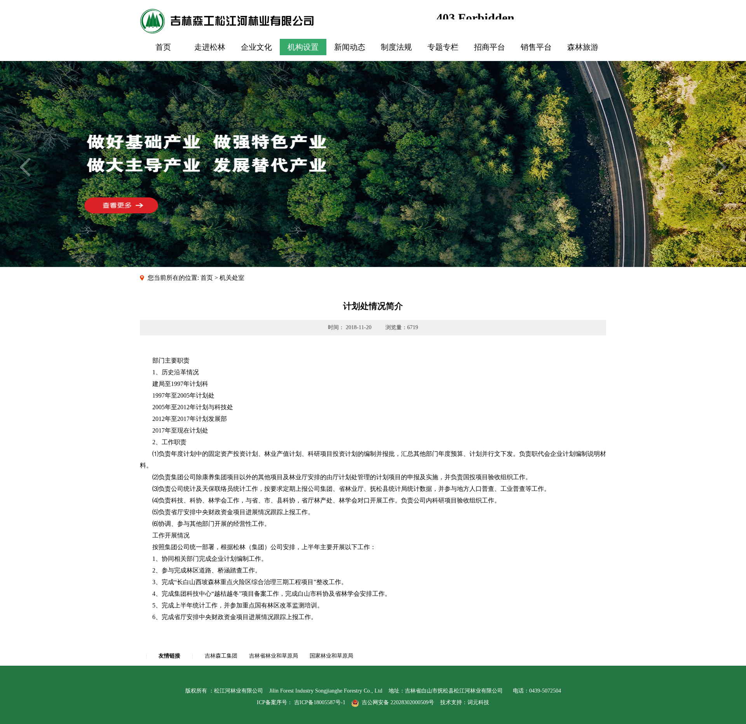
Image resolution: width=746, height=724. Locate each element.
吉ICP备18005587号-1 (319, 702)
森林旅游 (582, 47)
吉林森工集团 (221, 656)
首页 (163, 47)
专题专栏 (442, 47)
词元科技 (478, 702)
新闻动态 (349, 47)
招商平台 (489, 47)
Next (721, 167)
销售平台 (536, 47)
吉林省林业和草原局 (273, 656)
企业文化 (256, 47)
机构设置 (303, 47)
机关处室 (232, 277)
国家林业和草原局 (331, 656)
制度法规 (396, 47)
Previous (25, 167)
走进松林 (209, 47)
